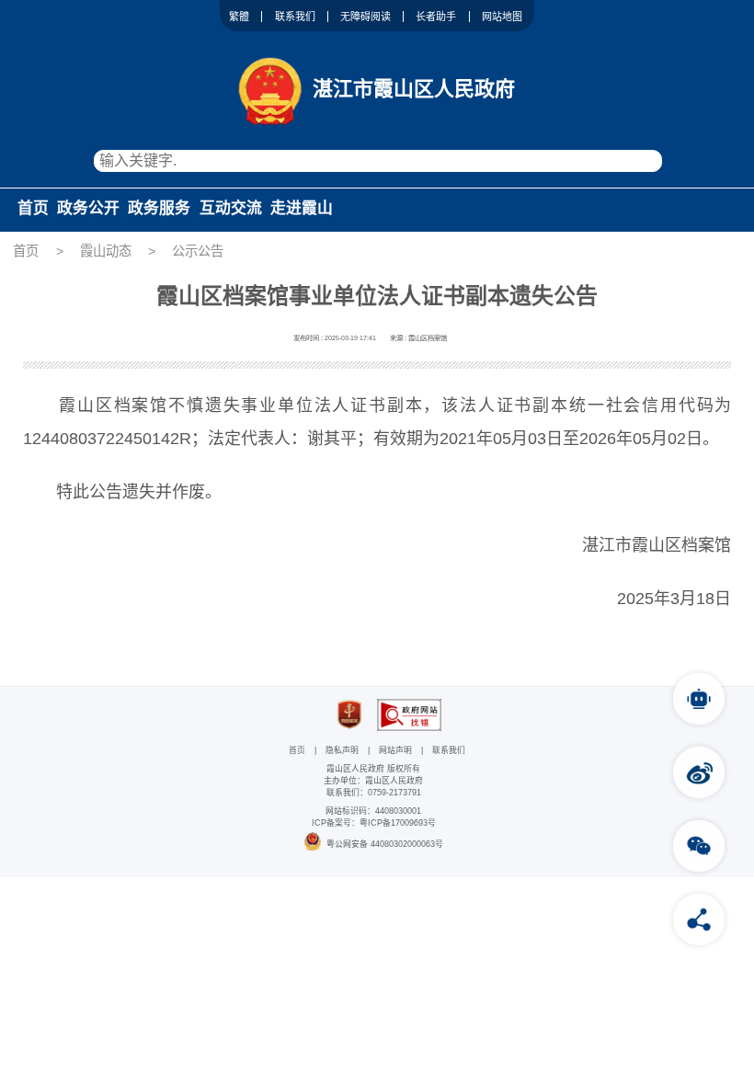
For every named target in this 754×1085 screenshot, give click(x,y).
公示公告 (197, 251)
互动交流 (231, 208)
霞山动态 (105, 251)
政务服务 (159, 208)
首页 (33, 208)
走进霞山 (301, 208)
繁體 (239, 16)
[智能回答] (699, 699)
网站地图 (502, 16)
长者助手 (436, 16)
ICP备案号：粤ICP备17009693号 (374, 823)
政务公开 (88, 208)
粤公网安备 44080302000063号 (384, 844)
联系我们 (295, 16)
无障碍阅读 (365, 16)
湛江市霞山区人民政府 (414, 88)
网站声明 (395, 750)
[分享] (699, 919)
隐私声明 (342, 750)
